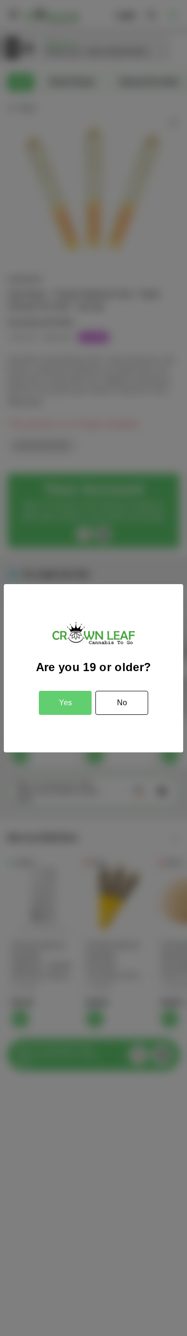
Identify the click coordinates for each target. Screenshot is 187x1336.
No (122, 703)
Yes (65, 703)
